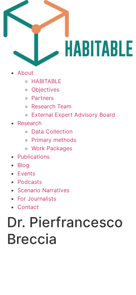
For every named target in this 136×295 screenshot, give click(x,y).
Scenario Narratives (43, 190)
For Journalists (36, 198)
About (25, 72)
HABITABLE (46, 81)
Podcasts (29, 181)
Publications (33, 156)
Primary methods (53, 139)
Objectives (45, 89)
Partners (42, 97)
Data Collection (52, 131)
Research (29, 123)
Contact (28, 206)
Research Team (51, 106)
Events (26, 173)
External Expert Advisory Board (73, 114)
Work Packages (51, 148)
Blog (23, 164)
